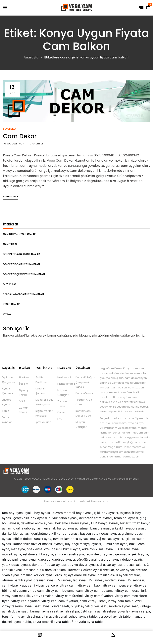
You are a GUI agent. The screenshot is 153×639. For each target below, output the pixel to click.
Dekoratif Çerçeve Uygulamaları (24, 274)
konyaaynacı (101, 501)
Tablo (5, 411)
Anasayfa (31, 57)
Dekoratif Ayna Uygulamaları (21, 254)
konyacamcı (54, 501)
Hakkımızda (26, 377)
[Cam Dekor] (76, 82)
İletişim (23, 384)
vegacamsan (15, 143)
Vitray (7, 314)
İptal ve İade (43, 422)
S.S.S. (22, 401)
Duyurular (9, 284)
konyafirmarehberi (78, 501)
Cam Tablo (10, 244)
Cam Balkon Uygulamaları (19, 234)
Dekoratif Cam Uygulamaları (21, 264)
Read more (9, 196)
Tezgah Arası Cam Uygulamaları (23, 294)
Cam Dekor (19, 136)
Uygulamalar (11, 304)
